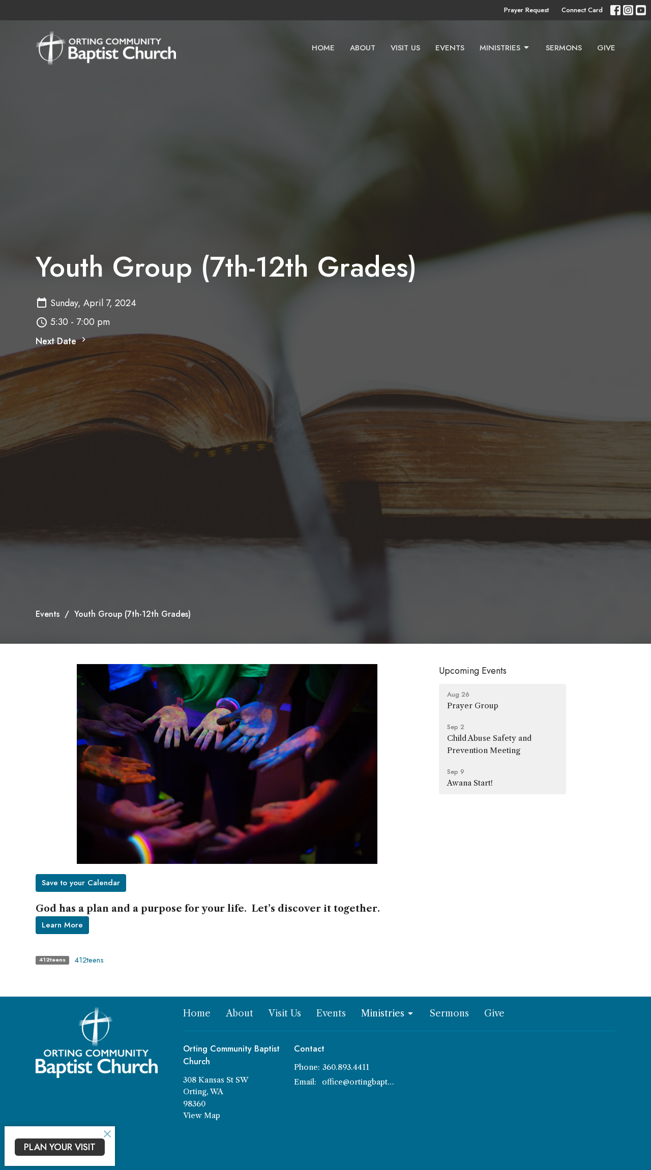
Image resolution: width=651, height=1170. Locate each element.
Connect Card (582, 10)
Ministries (500, 47)
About (362, 47)
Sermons (564, 47)
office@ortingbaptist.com (358, 1082)
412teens (89, 960)
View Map (201, 1115)
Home (323, 47)
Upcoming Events (473, 670)
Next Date (57, 341)
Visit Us (405, 47)
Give (606, 47)
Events (449, 47)
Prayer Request (526, 10)
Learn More (62, 925)
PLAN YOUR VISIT (60, 1147)
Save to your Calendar (81, 882)
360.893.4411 (345, 1067)
